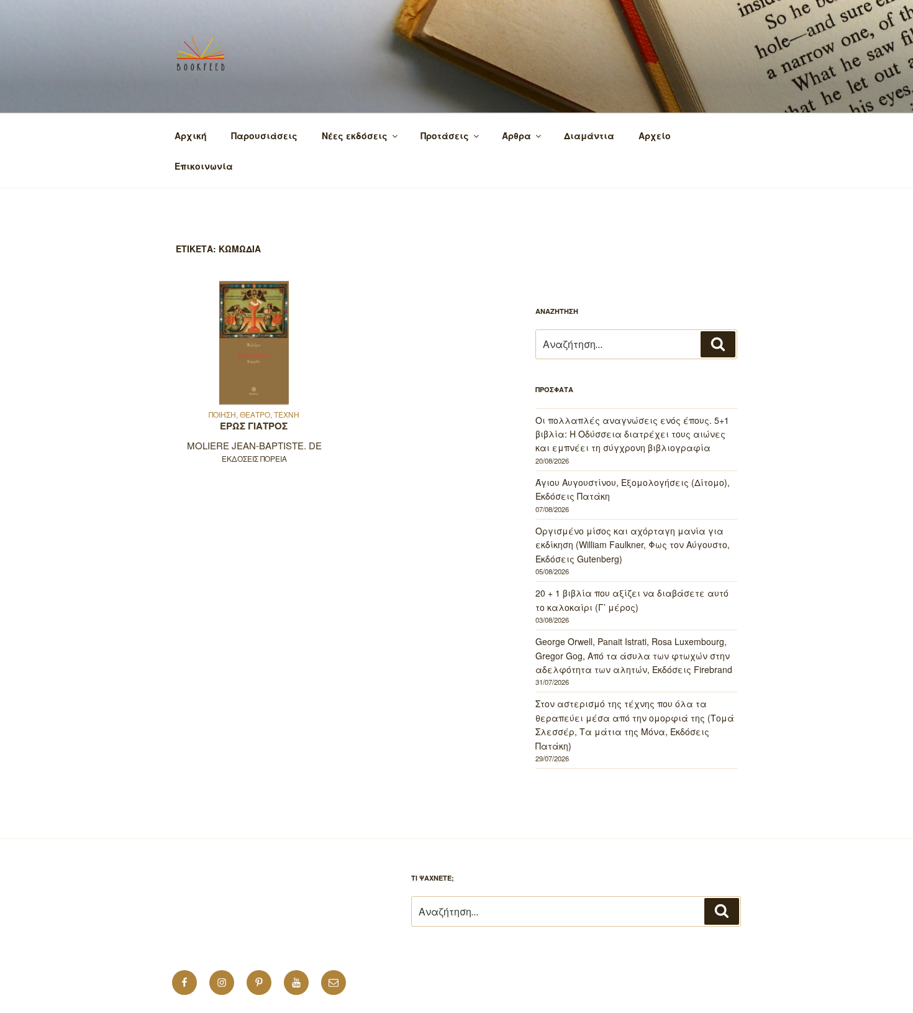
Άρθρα (516, 135)
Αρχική (191, 135)
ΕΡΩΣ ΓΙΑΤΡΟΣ (254, 426)
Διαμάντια (589, 135)
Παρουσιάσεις (264, 135)
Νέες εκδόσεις (355, 135)
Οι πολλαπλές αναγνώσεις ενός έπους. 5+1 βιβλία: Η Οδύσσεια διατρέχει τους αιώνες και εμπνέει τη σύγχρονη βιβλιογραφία (632, 434)
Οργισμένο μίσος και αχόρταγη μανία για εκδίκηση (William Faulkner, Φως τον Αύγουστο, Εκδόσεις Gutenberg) (632, 545)
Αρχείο (654, 135)
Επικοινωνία (204, 166)
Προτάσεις (444, 135)
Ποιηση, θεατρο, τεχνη (254, 414)
